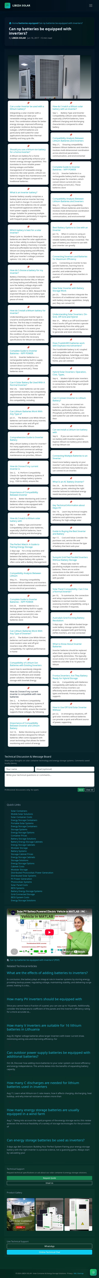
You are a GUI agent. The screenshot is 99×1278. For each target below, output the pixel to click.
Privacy (69, 1273)
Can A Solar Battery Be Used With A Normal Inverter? (27, 383)
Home (14, 23)
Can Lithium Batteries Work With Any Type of (26, 412)
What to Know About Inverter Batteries (67, 645)
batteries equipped (28, 23)
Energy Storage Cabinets (23, 844)
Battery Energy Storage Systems (26, 891)
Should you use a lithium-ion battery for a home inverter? (28, 150)
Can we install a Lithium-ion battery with (70, 431)
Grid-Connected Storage (23, 894)
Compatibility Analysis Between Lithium (25, 574)
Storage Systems (19, 829)
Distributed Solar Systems (23, 875)
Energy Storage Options (22, 832)
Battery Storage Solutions (23, 838)
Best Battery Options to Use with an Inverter (70, 229)
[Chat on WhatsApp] (93, 1272)
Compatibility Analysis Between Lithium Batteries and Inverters (68, 139)
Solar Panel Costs (19, 885)
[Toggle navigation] (90, 5)
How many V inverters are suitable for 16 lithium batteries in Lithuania (44, 1027)
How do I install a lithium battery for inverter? (28, 312)
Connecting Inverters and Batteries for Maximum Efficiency (70, 257)
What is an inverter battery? (23, 192)
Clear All (89, 790)
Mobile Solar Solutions (22, 814)
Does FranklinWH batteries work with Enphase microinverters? (69, 344)
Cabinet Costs (17, 866)
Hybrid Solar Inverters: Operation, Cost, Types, (69, 373)
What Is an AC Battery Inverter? (68, 481)
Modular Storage (19, 848)
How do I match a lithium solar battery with (25, 519)
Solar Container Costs (21, 817)
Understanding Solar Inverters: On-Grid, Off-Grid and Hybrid (70, 315)
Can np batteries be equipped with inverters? (61, 23)
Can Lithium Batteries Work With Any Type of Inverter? (26, 632)
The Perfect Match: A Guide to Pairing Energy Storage (24, 545)
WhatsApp (49, 1246)
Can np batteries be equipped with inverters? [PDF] (34, 960)
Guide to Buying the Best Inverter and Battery (69, 532)
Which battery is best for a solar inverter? (25, 231)
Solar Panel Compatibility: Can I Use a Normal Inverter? (70, 590)
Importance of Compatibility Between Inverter (24, 493)
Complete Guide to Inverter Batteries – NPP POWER (23, 352)
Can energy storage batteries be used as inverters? (45, 1140)
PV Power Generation (21, 878)
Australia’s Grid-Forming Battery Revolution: (68, 619)
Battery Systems (19, 851)
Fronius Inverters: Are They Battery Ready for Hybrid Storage (70, 677)
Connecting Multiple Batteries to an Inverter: (70, 457)
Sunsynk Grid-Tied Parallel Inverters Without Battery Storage (70, 558)
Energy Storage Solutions (23, 900)
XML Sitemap (79, 1273)
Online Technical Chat (49, 1252)
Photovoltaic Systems (21, 882)
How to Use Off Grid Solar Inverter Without (70, 708)
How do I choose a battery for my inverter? (26, 271)
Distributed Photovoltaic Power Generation (32, 872)
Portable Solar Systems (22, 823)
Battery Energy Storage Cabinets (27, 841)
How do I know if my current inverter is (24, 467)
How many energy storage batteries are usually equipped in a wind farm (43, 1112)
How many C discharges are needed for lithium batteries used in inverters (43, 1085)
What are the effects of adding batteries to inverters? (47, 973)
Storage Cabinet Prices (22, 854)
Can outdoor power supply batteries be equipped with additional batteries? (48, 1054)
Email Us (49, 1183)
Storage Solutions (19, 860)
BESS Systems (17, 888)
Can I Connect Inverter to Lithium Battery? (69, 399)
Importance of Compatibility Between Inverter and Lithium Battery (25, 726)
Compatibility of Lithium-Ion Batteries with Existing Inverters (26, 664)
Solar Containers (19, 811)
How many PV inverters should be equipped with (44, 999)
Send (81, 790)
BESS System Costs (20, 897)
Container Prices (19, 835)
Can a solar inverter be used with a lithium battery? (27, 107)
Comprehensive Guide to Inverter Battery (26, 438)
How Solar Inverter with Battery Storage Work (68, 289)
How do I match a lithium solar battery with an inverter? (68, 107)
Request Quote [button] (49, 1178)
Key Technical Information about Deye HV (69, 506)
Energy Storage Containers (24, 820)
